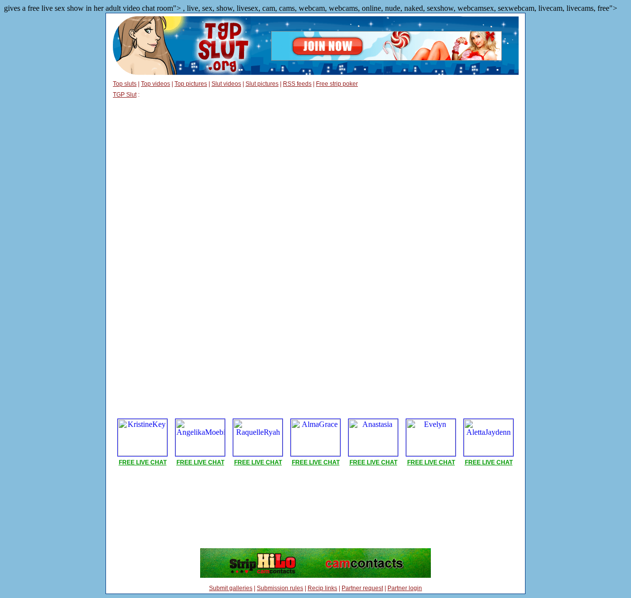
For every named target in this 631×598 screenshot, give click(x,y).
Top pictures (191, 83)
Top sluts (125, 83)
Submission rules (280, 588)
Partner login (404, 588)
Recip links (322, 588)
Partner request (362, 588)
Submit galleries (230, 588)
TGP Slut (125, 94)
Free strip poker (337, 83)
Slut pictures (262, 83)
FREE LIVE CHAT (143, 462)
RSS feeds (297, 83)
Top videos (155, 83)
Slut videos (226, 83)
